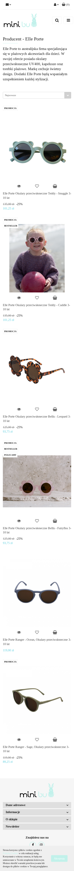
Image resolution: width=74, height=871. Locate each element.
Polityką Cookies (10, 853)
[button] (65, 4)
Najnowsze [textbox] (10, 95)
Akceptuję (59, 858)
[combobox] (37, 95)
